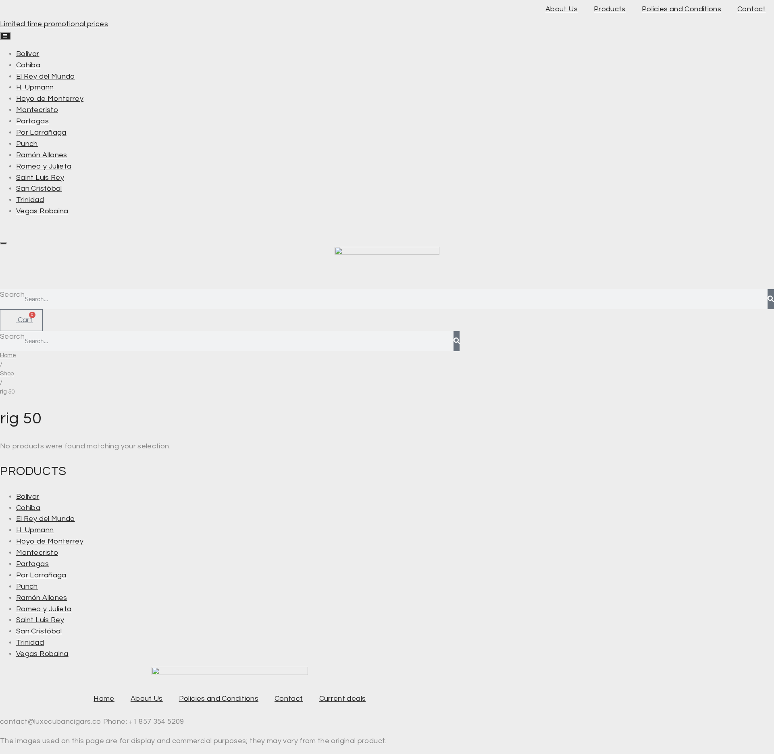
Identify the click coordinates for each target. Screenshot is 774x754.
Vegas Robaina (42, 654)
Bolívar (28, 496)
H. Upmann (35, 530)
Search (12, 294)
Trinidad (30, 642)
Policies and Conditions (681, 9)
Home (8, 355)
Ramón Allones (41, 598)
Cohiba (28, 508)
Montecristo (37, 552)
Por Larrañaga (41, 575)
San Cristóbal (39, 631)
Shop (7, 374)
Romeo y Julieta (43, 609)
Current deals (342, 698)
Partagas (32, 564)
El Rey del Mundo (45, 519)
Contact (751, 9)
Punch (27, 586)
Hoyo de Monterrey (49, 541)
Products (610, 9)
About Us (561, 9)
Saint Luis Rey (40, 620)
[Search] (771, 299)
